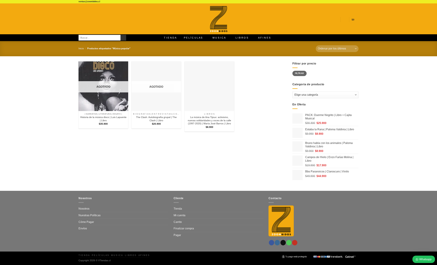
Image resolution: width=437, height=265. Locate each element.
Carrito (178, 221)
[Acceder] (345, 19)
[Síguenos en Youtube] (357, 2)
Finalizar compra (184, 228)
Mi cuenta (179, 215)
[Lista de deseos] (336, 19)
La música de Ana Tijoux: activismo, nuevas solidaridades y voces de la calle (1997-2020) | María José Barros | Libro (209, 120)
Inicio (81, 48)
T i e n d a (170, 37)
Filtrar (299, 73)
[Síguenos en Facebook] (344, 2)
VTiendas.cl (104, 260)
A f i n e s (264, 37)
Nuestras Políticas (90, 215)
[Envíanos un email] (350, 2)
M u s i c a (219, 37)
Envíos (83, 228)
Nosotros (84, 208)
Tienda (178, 208)
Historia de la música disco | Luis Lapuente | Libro (103, 119)
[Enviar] (123, 38)
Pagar (177, 235)
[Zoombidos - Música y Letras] (218, 18)
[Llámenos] (354, 2)
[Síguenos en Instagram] (347, 2)
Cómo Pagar (86, 221)
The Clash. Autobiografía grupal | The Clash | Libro (156, 119)
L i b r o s (242, 37)
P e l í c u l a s (193, 37)
